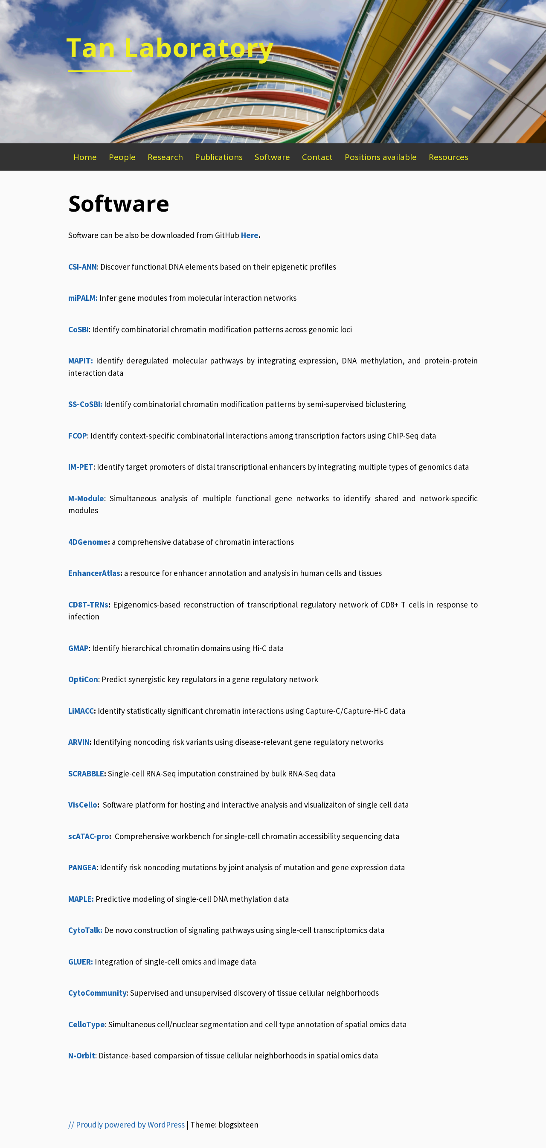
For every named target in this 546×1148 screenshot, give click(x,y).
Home (85, 157)
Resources (448, 157)
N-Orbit (81, 1055)
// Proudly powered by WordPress (126, 1124)
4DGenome (88, 542)
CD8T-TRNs (88, 604)
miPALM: (83, 298)
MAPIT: (80, 360)
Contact (317, 157)
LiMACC (81, 711)
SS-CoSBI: (85, 404)
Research (165, 157)
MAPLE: (81, 899)
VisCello (82, 804)
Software (272, 157)
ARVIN (79, 742)
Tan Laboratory (170, 47)
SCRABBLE (86, 773)
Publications (219, 157)
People (122, 157)
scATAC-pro (88, 836)
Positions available (381, 157)
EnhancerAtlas (94, 573)
